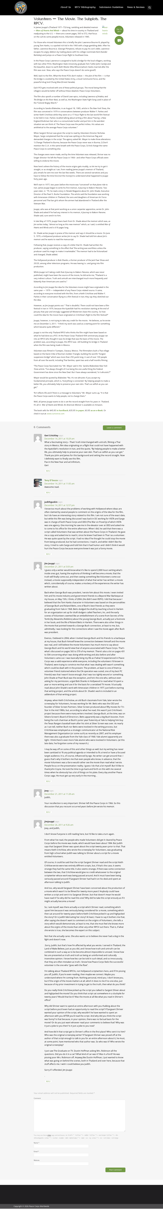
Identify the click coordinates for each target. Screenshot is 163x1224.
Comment (37, 1098)
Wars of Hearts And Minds (47, 30)
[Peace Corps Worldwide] (21, 7)
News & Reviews (136, 7)
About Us (65, 7)
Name (36, 1143)
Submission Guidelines (111, 7)
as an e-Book (97, 410)
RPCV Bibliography (85, 7)
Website (36, 1160)
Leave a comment (114, 427)
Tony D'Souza (51, 480)
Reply (48, 471)
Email (36, 1151)
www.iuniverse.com (55, 413)
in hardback (62, 410)
